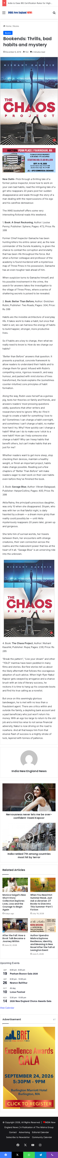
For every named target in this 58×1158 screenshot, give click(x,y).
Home (8, 26)
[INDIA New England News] (20, 13)
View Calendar (7, 1007)
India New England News (29, 771)
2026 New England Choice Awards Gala (30, 1001)
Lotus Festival (17, 991)
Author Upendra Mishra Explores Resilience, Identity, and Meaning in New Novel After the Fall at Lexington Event (42, 943)
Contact (13, 1132)
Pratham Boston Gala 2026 (24, 973)
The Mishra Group (45, 1127)
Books (16, 26)
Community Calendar (42, 1137)
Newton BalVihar (18, 982)
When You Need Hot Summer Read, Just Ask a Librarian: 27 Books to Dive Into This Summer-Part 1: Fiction (41, 902)
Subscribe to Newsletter (18, 1137)
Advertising (24, 1132)
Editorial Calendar (40, 1132)
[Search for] (54, 13)
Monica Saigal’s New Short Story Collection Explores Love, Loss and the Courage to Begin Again (14, 902)
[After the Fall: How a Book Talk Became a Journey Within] (15, 925)
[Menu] (3, 13)
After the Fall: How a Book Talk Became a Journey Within (13, 938)
